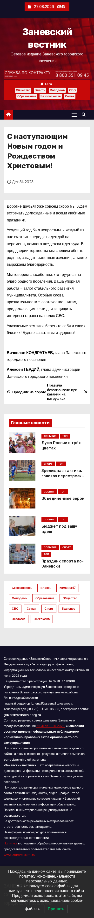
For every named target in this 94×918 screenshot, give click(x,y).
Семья (69, 96)
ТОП (64, 436)
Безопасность (50, 96)
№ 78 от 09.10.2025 (50, 726)
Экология (18, 619)
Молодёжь (57, 90)
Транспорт (69, 609)
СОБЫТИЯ (50, 436)
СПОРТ (48, 464)
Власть (40, 90)
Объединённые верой (62, 498)
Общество (23, 90)
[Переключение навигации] (74, 114)
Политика (10, 843)
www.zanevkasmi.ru (19, 854)
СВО (72, 90)
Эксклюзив (42, 619)
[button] (84, 114)
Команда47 (68, 588)
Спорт (49, 609)
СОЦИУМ (49, 491)
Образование (26, 96)
